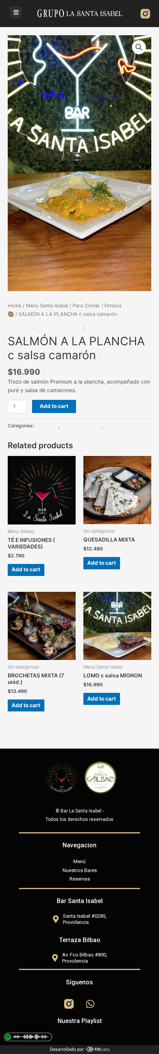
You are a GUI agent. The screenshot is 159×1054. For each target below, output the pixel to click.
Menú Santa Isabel (47, 305)
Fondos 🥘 (21, 326)
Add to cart (54, 406)
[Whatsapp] (90, 1004)
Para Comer (86, 305)
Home (14, 305)
